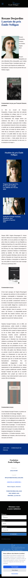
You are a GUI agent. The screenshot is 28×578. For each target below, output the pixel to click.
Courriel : (4, 527)
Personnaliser (14, 573)
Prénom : (4, 514)
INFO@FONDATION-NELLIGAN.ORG (14, 477)
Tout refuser (15, 570)
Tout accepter (14, 567)
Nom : (3, 521)
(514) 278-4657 (14, 470)
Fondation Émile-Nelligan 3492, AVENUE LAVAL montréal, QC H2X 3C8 (14, 493)
